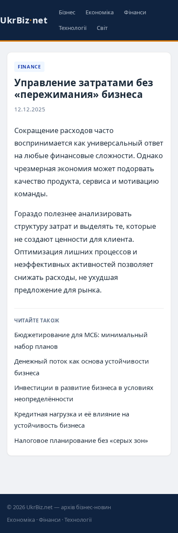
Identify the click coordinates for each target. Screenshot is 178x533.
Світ (102, 28)
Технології (72, 28)
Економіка (100, 12)
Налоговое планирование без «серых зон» (81, 440)
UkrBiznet (24, 20)
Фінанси (135, 12)
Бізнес (67, 12)
